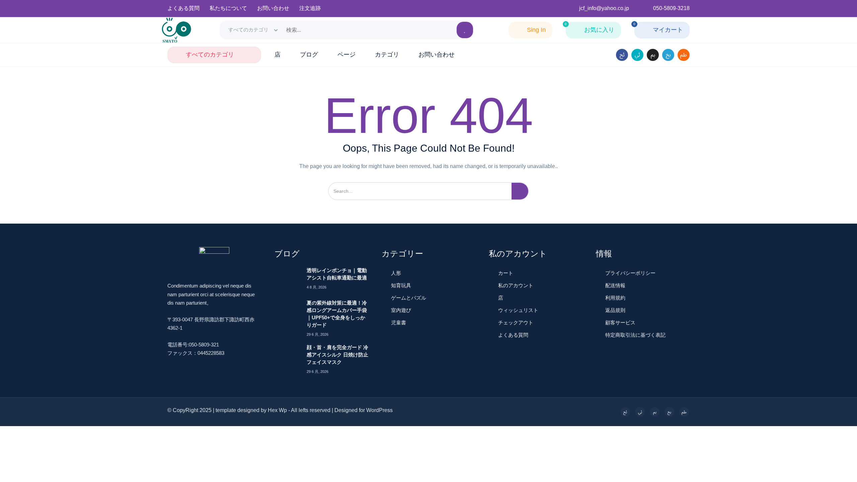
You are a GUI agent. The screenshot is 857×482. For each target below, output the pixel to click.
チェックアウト (515, 322)
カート (505, 273)
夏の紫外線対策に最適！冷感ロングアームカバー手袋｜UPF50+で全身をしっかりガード (337, 314)
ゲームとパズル (408, 298)
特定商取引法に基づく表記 (635, 335)
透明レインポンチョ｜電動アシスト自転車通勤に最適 (337, 273)
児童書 (398, 322)
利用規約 (615, 298)
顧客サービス (620, 322)
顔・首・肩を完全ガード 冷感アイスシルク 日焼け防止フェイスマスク (337, 354)
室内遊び (401, 310)
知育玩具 (401, 285)
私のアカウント (515, 285)
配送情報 (615, 285)
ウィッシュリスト (518, 310)
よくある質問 (513, 335)
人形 (396, 273)
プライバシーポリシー (630, 273)
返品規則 (615, 310)
